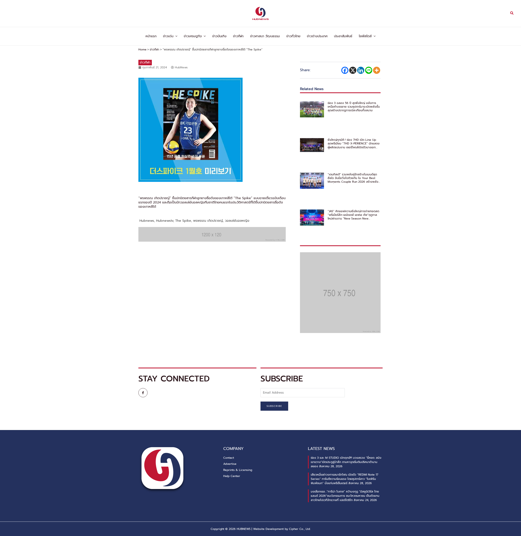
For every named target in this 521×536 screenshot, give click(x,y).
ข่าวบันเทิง (219, 36)
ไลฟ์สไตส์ (365, 36)
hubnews (146, 220)
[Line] (368, 70)
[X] (352, 70)
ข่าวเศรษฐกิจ (193, 36)
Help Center (231, 476)
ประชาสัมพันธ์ (343, 36)
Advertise (229, 464)
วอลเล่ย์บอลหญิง (237, 220)
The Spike (183, 220)
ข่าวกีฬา (238, 36)
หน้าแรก (151, 36)
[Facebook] (344, 70)
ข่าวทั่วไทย (293, 36)
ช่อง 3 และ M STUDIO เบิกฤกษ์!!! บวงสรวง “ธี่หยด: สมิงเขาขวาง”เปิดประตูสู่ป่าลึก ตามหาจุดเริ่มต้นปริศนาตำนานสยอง (346, 462)
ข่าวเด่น (168, 36)
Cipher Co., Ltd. (300, 529)
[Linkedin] (360, 70)
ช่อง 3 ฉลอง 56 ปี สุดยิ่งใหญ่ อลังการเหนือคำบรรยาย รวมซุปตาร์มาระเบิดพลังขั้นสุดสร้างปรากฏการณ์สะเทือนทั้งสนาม (354, 106)
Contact (228, 458)
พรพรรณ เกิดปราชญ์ (208, 220)
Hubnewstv (164, 220)
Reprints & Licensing (237, 470)
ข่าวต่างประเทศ (317, 36)
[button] (512, 13)
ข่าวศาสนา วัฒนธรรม (265, 36)
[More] (376, 70)
